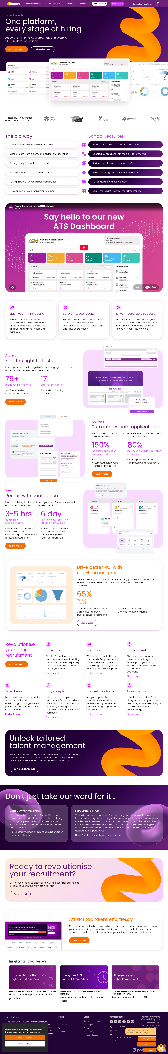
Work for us (63, 1028)
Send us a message (121, 1030)
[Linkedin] (128, 1021)
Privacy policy (89, 1025)
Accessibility (89, 1031)
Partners (61, 1031)
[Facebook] (111, 1021)
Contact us (62, 1025)
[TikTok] (124, 1021)
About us (62, 1021)
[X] (115, 1021)
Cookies (87, 1028)
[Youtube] (132, 1021)
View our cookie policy (32, 1032)
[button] (158, 3)
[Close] (44, 1027)
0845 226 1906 (119, 1027)
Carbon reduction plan (92, 1035)
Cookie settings (25, 1044)
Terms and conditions (92, 1021)
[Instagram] (119, 1021)
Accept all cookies (25, 1037)
